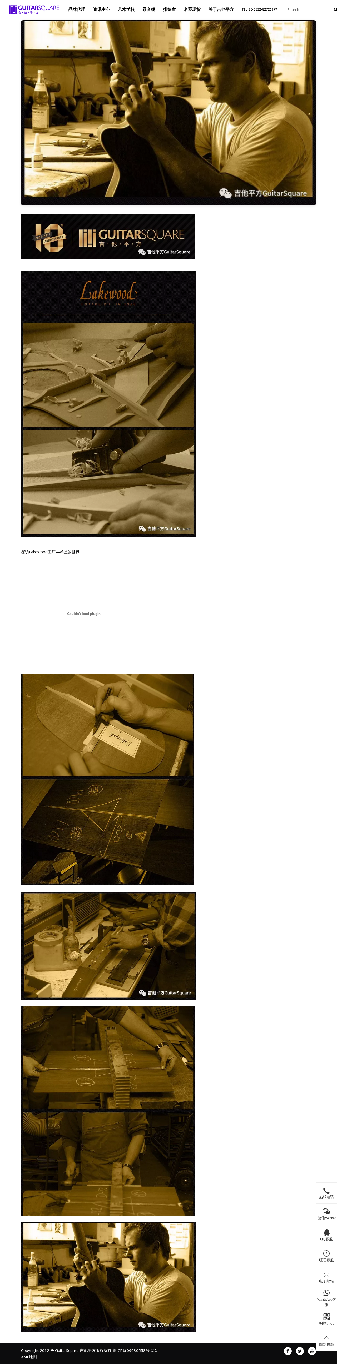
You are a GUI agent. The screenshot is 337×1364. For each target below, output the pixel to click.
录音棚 (149, 9)
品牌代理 (76, 9)
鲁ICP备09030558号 (131, 1350)
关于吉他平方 (221, 9)
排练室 (169, 9)
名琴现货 (192, 9)
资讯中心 (101, 9)
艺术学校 (126, 9)
